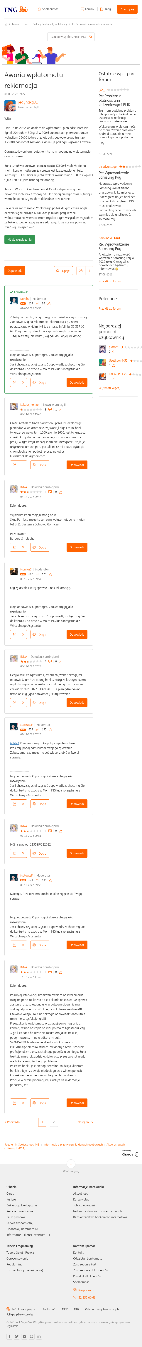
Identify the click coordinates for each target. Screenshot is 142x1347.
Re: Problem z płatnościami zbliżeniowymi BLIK (114, 100)
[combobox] (71, 36)
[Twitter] (17, 1337)
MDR (76, 1309)
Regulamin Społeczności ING (21, 1144)
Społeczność (50, 9)
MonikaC (25, 569)
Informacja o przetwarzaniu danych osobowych (73, 1144)
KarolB (24, 299)
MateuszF (26, 725)
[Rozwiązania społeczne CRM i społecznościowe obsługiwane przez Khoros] (130, 1153)
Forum (89, 9)
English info (49, 1309)
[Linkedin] (39, 1337)
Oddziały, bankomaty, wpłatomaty (50, 24)
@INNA (14, 743)
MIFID (65, 1309)
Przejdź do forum (110, 281)
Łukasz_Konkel (29, 404)
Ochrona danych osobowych (102, 1309)
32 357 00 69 (87, 1297)
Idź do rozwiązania (20, 239)
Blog (108, 9)
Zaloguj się (127, 9)
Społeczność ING (5, 24)
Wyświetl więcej (109, 388)
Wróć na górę (71, 1171)
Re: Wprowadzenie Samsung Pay (114, 175)
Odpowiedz (15, 270)
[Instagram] (32, 1337)
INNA (23, 487)
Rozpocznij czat (88, 1290)
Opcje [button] (66, 271)
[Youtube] (24, 1337)
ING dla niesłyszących (24, 1309)
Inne (25, 24)
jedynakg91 (28, 102)
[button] (81, 270)
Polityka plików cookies (19, 1314)
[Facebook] (9, 1337)
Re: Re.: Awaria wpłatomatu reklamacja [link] (92, 24)
